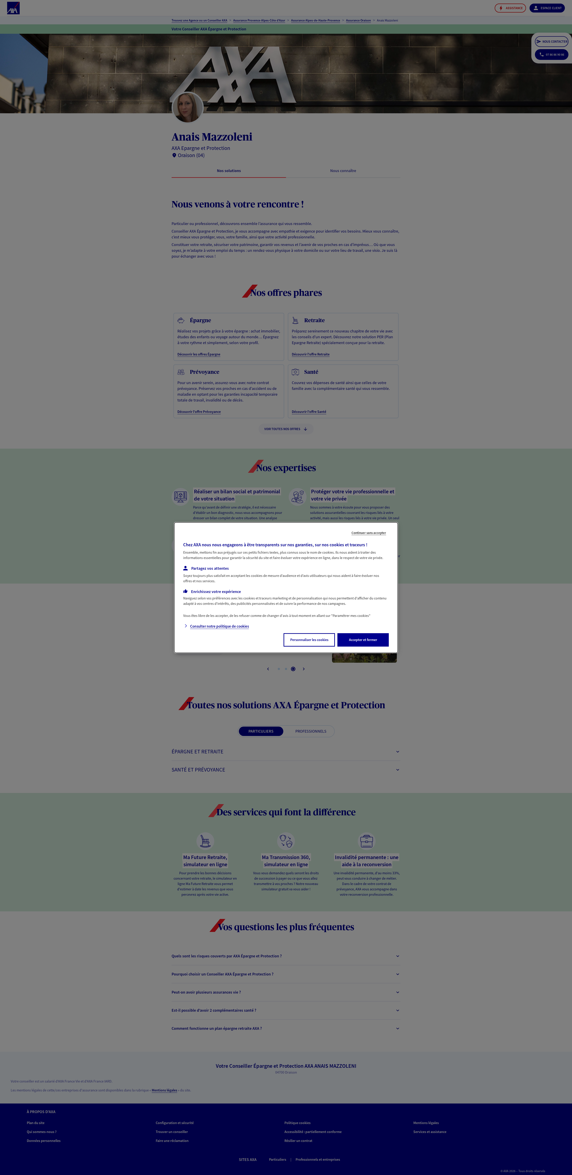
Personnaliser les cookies (309, 639)
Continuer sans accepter (368, 532)
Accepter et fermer (363, 639)
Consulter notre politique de (219, 626)
